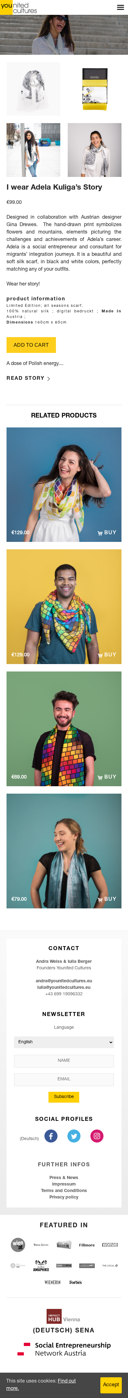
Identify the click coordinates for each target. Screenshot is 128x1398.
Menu (120, 7)
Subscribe (64, 1097)
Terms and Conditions (64, 1191)
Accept (111, 1385)
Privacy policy (63, 1197)
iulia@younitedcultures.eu (63, 988)
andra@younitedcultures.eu (64, 981)
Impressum (64, 1184)
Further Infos (64, 1165)
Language (64, 1028)
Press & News (63, 1178)
